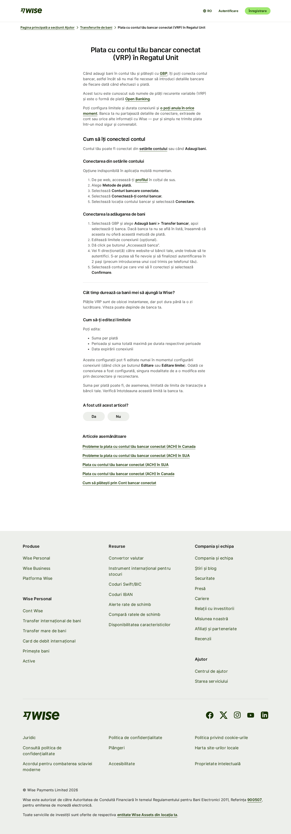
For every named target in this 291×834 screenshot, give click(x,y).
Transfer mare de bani (44, 630)
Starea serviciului (211, 681)
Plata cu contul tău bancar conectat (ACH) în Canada (128, 473)
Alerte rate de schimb (130, 604)
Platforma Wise (38, 578)
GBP (163, 73)
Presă (200, 588)
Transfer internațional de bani (52, 620)
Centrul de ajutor (211, 671)
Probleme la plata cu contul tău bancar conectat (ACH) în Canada (139, 446)
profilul (141, 179)
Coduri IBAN (121, 594)
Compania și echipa (214, 558)
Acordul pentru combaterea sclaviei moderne (57, 766)
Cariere (202, 598)
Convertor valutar (126, 558)
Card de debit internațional (49, 641)
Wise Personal (36, 558)
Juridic (29, 737)
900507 (254, 799)
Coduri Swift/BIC (125, 584)
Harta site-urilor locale (216, 747)
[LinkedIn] (264, 716)
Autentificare (228, 11)
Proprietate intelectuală (218, 763)
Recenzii (203, 638)
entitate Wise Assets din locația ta (147, 814)
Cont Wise (33, 610)
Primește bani (36, 651)
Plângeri (116, 747)
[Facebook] (209, 716)
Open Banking (137, 99)
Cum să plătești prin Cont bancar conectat (119, 482)
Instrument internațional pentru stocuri (140, 571)
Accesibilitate (122, 763)
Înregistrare (258, 11)
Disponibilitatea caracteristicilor (140, 624)
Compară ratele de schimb (134, 614)
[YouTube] (250, 716)
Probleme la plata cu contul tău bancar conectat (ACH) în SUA (136, 455)
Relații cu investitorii (214, 608)
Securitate (205, 578)
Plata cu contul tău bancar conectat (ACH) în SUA (126, 464)
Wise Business (36, 568)
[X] (224, 716)
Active (29, 661)
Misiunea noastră (211, 618)
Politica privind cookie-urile (221, 737)
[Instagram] (237, 716)
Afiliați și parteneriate (216, 628)
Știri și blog (205, 568)
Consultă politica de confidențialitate (42, 750)
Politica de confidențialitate (135, 737)
